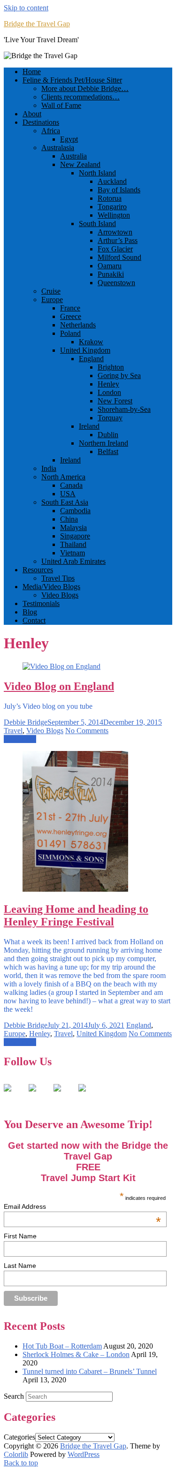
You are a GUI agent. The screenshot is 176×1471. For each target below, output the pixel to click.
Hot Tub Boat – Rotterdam (62, 1346)
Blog (30, 612)
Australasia (57, 148)
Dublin (108, 435)
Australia (73, 156)
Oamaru (110, 266)
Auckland (112, 181)
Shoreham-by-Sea (124, 409)
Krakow (91, 342)
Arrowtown (115, 232)
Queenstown (116, 283)
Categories (19, 1437)
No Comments (86, 731)
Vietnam (72, 553)
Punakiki (111, 274)
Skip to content (26, 8)
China (69, 519)
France (70, 308)
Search (14, 1396)
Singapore (75, 536)
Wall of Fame (61, 105)
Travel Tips (58, 578)
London (109, 392)
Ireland (89, 426)
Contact (34, 620)
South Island (97, 223)
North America (63, 477)
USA (68, 494)
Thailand (73, 544)
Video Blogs (59, 595)
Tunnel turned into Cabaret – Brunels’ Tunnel (90, 1371)
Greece (70, 316)
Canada (71, 485)
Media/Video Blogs (51, 587)
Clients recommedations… (80, 97)
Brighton (111, 367)
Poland (70, 333)
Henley (108, 384)
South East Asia (64, 502)
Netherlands (78, 325)
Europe (52, 299)
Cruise (51, 291)
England (91, 359)
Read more (20, 739)
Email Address (82, 1206)
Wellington (114, 215)
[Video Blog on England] (61, 666)
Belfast (108, 451)
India (48, 468)
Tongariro (112, 207)
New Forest (115, 401)
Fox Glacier (115, 249)
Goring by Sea (119, 375)
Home (32, 72)
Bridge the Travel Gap (37, 24)
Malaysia (73, 527)
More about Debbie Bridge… (85, 88)
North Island (97, 173)
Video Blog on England (59, 686)
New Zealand (80, 164)
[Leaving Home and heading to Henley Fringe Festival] (75, 889)
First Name (20, 1236)
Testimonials (41, 603)
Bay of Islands (119, 190)
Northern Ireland (103, 443)
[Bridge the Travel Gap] (15, 1095)
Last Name (20, 1265)
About (32, 114)
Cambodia (75, 511)
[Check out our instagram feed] (89, 1095)
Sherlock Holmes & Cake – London (76, 1354)
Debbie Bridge (25, 722)
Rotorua (110, 198)
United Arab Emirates (73, 561)
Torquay (110, 418)
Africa (50, 131)
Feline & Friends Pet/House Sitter (72, 80)
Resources (38, 570)
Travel (13, 731)
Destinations (41, 122)
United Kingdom (85, 350)
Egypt (69, 139)
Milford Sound (119, 257)
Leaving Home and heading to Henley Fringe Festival (76, 915)
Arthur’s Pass (118, 240)
